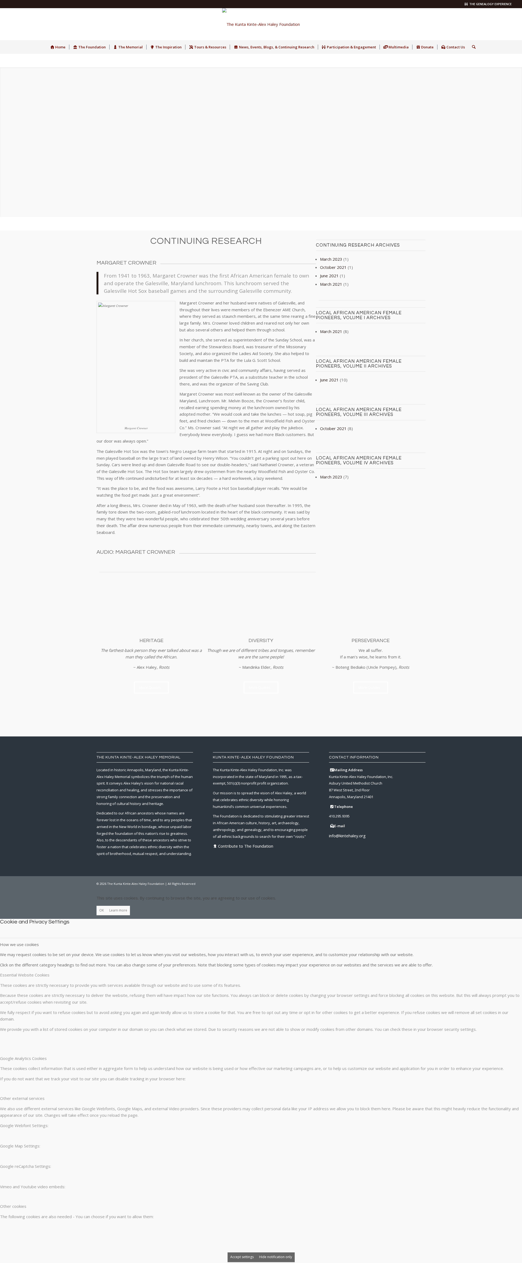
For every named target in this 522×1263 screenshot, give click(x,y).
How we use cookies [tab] (19, 944)
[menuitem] (57, 47)
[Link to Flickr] (499, 24)
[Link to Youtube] (508, 24)
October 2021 (333, 267)
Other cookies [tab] (13, 1206)
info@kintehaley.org (347, 835)
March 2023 (331, 259)
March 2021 (331, 284)
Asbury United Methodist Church (355, 783)
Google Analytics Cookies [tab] (23, 1058)
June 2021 (329, 275)
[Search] (472, 47)
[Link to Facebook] (475, 24)
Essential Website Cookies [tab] (24, 975)
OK (101, 910)
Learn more (118, 910)
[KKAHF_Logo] (261, 24)
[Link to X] (483, 24)
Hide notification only (275, 1257)
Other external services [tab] (22, 1098)
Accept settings (242, 1257)
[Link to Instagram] (491, 24)
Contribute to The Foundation (245, 846)
